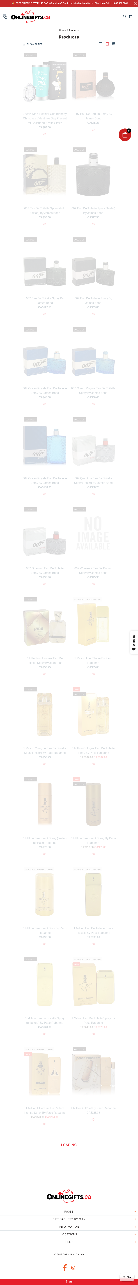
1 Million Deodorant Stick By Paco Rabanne (44, 930)
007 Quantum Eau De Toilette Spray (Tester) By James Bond (93, 480)
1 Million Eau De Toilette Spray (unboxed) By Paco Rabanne (45, 1020)
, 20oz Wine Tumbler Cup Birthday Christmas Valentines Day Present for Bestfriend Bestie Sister (45, 118)
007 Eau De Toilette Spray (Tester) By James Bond (93, 210)
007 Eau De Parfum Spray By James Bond (93, 116)
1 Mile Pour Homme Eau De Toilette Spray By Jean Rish (45, 660)
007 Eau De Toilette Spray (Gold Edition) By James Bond (44, 210)
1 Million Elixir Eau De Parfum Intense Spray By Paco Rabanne (45, 1110)
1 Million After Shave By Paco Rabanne (93, 660)
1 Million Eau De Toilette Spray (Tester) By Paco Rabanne (93, 930)
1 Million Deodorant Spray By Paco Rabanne (93, 840)
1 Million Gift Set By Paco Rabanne (93, 1108)
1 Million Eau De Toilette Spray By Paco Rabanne (93, 1020)
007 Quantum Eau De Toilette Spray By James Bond (45, 570)
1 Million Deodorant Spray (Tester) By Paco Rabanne (44, 840)
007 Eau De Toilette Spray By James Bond (45, 300)
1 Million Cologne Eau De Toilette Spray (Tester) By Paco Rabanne (44, 750)
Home (62, 30)
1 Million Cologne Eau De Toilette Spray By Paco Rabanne (93, 750)
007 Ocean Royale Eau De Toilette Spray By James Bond (45, 390)
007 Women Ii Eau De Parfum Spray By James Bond (93, 570)
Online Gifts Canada (30, 16)
